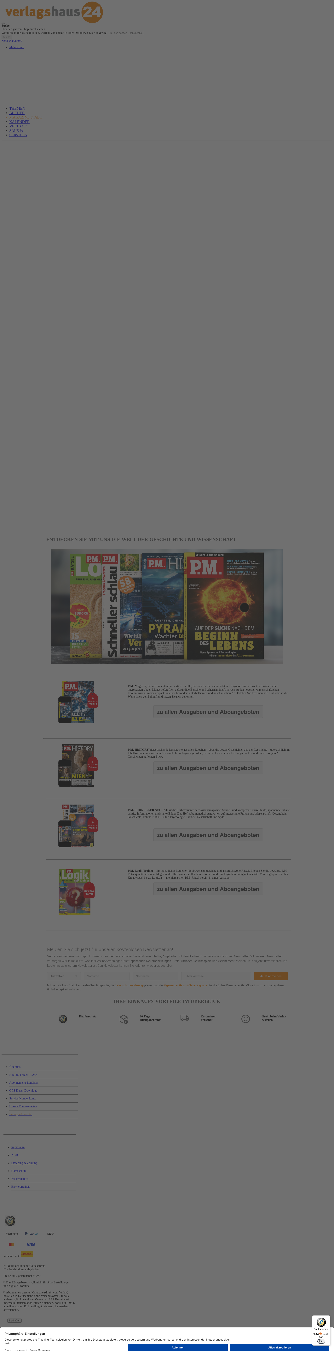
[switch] (321, 1341)
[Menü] (327, 1317)
